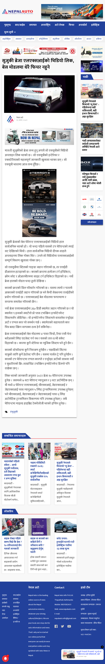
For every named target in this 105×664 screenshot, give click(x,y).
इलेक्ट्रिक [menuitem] (95, 25)
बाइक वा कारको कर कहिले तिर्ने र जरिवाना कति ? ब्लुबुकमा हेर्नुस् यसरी (39, 545)
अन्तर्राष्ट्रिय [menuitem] (45, 25)
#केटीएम (78, 39)
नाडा (3, 610)
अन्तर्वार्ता (16, 610)
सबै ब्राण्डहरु (92, 222)
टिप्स (3, 614)
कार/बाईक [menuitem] (20, 25)
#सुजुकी (14, 412)
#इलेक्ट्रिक (6, 39)
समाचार (4, 598)
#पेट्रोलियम (43, 39)
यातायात (16, 606)
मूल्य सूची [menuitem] (8, 32)
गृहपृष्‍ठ (4, 595)
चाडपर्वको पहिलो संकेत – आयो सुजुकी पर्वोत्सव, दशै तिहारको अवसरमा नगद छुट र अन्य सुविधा (12, 470)
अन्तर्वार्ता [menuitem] (83, 25)
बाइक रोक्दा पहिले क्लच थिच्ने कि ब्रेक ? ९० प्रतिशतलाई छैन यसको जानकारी (13, 544)
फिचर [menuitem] (71, 25)
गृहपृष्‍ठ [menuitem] (7, 25)
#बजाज (18, 39)
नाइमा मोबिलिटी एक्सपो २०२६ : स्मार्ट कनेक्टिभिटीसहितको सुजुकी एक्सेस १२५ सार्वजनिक (39, 471)
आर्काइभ (5, 618)
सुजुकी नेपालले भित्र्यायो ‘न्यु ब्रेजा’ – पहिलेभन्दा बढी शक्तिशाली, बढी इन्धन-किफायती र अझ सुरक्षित (65, 471)
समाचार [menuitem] (33, 25)
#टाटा (89, 39)
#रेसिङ (67, 39)
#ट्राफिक (56, 39)
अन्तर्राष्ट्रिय (16, 602)
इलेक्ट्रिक (16, 614)
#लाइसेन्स (30, 39)
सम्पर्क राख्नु (6, 606)
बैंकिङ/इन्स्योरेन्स (16, 619)
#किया (98, 39)
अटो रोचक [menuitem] (59, 25)
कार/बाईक (17, 595)
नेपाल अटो (19, 117)
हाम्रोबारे (4, 602)
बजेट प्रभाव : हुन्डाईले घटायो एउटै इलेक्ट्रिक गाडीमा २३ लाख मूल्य (65, 544)
